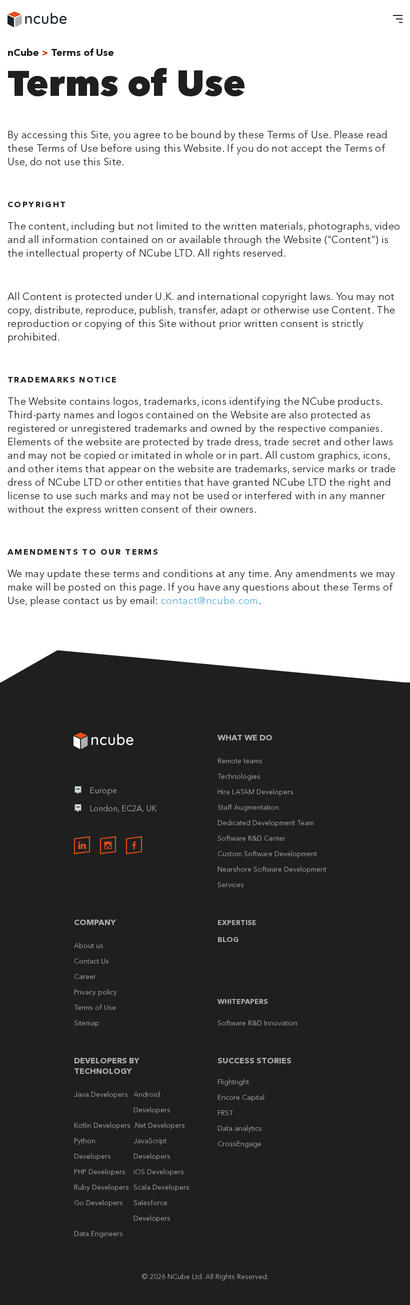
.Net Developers (159, 1125)
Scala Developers (162, 1187)
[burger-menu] (395, 19)
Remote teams (240, 760)
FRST (225, 1112)
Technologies (239, 776)
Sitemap (87, 1022)
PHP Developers (100, 1171)
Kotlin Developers (102, 1125)
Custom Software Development (267, 853)
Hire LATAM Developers (256, 791)
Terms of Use (95, 1007)
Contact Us (91, 961)
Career (85, 976)
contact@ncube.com (209, 601)
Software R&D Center (252, 838)
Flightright (233, 1081)
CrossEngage (240, 1143)
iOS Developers (159, 1171)
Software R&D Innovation (258, 1022)
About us (89, 945)
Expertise (237, 922)
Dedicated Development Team (266, 822)
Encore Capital (241, 1097)
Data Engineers (98, 1233)
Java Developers (101, 1094)
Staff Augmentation (248, 807)
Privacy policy (95, 991)
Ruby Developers (101, 1187)
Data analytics (240, 1128)
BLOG (228, 939)
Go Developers (98, 1202)
